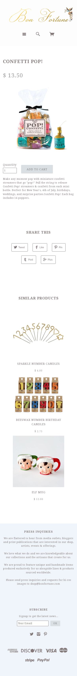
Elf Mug (38, 492)
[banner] (38, 14)
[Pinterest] (45, 634)
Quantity (10, 164)
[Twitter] (32, 634)
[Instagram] (39, 634)
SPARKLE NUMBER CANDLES (38, 363)
